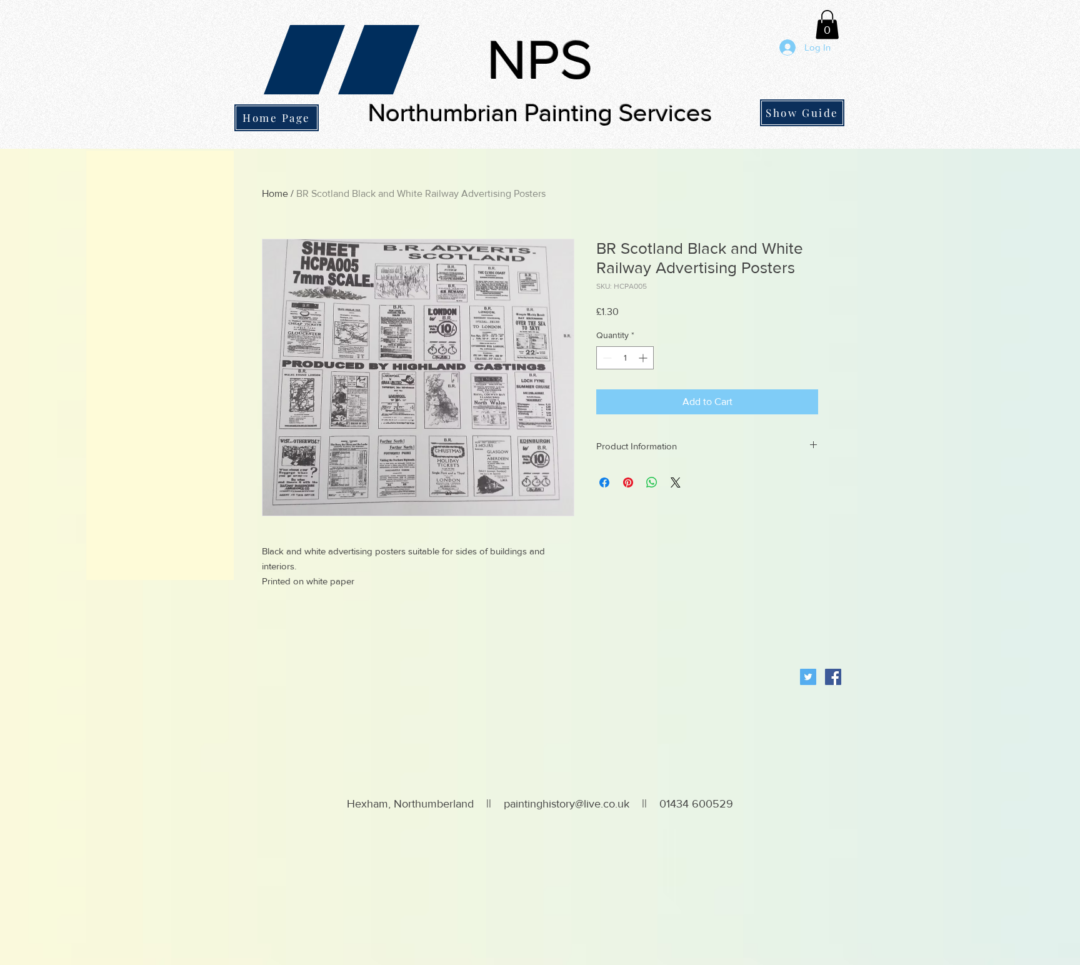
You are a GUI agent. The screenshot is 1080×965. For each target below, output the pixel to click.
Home (275, 193)
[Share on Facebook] (604, 482)
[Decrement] (606, 358)
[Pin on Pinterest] (628, 482)
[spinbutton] (625, 358)
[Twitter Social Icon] (808, 677)
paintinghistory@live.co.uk (566, 804)
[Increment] (644, 358)
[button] (827, 24)
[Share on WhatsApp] (651, 482)
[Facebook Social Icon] (833, 677)
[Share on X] (675, 482)
